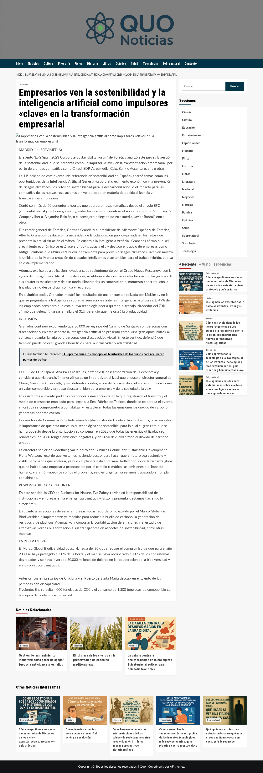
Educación (188, 127)
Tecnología (150, 63)
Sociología (189, 243)
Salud (134, 63)
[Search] (244, 63)
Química (121, 63)
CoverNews (156, 766)
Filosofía (64, 63)
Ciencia (187, 112)
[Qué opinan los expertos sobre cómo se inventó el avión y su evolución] (191, 306)
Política (187, 212)
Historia (92, 63)
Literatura (188, 181)
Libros (107, 63)
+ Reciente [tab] (187, 264)
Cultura (48, 63)
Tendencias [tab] (222, 264)
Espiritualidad (191, 143)
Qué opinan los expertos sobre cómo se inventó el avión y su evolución (225, 306)
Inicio (19, 63)
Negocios (188, 197)
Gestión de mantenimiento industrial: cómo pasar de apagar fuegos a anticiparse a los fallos (41, 660)
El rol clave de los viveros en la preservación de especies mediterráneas (94, 660)
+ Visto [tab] (204, 264)
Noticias (33, 63)
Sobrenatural (171, 63)
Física (78, 63)
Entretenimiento (193, 135)
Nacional (188, 189)
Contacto (190, 63)
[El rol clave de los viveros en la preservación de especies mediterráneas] (96, 633)
